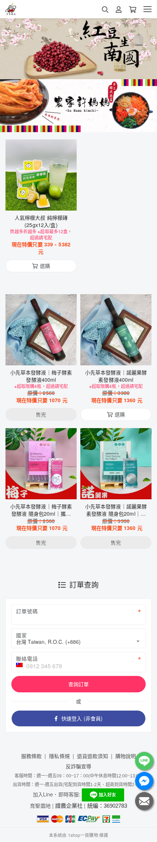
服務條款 (31, 756)
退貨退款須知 (92, 756)
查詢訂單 (78, 684)
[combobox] (78, 638)
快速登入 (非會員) (82, 718)
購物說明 (125, 756)
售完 (41, 355)
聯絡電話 (27, 658)
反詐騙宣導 (79, 766)
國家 (21, 635)
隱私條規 (59, 756)
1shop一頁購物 (83, 835)
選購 (45, 200)
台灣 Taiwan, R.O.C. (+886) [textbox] (48, 641)
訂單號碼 (27, 611)
